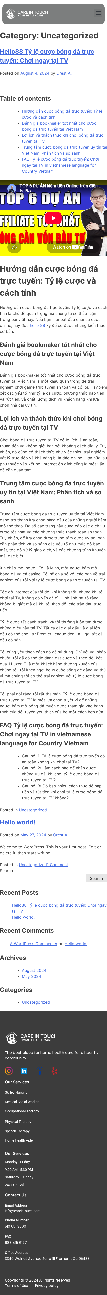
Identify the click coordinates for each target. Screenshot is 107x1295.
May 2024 (31, 976)
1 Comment (57, 864)
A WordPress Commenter (33, 943)
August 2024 (34, 970)
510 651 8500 (15, 1226)
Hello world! (17, 822)
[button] (98, 13)
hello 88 (37, 325)
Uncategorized (33, 809)
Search (6, 870)
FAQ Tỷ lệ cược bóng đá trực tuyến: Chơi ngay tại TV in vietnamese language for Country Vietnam (60, 165)
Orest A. (64, 73)
